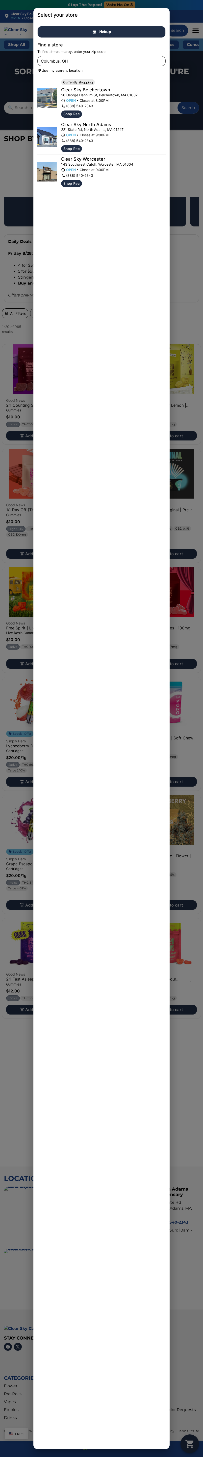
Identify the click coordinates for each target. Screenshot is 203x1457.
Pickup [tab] (105, 32)
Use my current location (62, 70)
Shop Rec (71, 114)
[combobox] (97, 61)
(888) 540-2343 (79, 106)
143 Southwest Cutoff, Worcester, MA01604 (97, 164)
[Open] (162, 61)
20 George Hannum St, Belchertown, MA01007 (99, 95)
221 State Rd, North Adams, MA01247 (92, 129)
